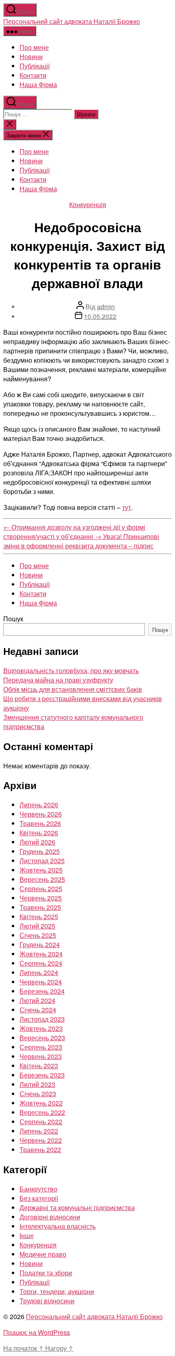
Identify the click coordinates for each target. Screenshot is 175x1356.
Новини (31, 56)
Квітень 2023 (39, 1065)
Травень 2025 (40, 907)
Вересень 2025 (42, 879)
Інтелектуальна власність (58, 1226)
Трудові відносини (47, 1300)
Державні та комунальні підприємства (77, 1207)
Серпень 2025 (41, 888)
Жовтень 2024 (41, 953)
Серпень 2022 (41, 1121)
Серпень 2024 (41, 963)
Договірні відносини (50, 1216)
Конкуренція (87, 204)
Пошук (13, 618)
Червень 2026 (41, 814)
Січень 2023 (38, 1093)
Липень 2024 (39, 972)
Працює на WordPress (36, 1332)
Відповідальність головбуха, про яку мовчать (71, 670)
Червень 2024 (41, 981)
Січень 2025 (38, 935)
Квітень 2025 (39, 916)
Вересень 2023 (42, 1037)
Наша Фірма (38, 84)
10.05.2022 (100, 316)
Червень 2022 (41, 1140)
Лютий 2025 (37, 925)
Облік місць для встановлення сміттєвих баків (72, 689)
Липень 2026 (39, 804)
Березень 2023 (42, 1075)
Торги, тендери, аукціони (57, 1291)
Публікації (35, 66)
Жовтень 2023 (41, 1028)
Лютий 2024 (37, 1000)
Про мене (34, 47)
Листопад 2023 (42, 1019)
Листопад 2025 (42, 860)
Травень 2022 (40, 1149)
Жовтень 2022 (41, 1103)
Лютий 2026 (37, 842)
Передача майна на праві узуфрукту (58, 679)
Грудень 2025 (40, 851)
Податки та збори (46, 1272)
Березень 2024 (42, 991)
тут (126, 507)
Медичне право (43, 1254)
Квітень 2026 (39, 832)
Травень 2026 (40, 823)
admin (106, 306)
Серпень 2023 (41, 1047)
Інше (27, 1235)
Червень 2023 (41, 1056)
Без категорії (39, 1198)
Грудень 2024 (40, 944)
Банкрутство (38, 1188)
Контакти (33, 75)
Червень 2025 (41, 898)
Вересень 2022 (42, 1112)
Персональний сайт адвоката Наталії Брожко (71, 21)
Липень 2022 (39, 1131)
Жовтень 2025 (41, 870)
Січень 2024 (38, 1009)
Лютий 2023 (37, 1084)
